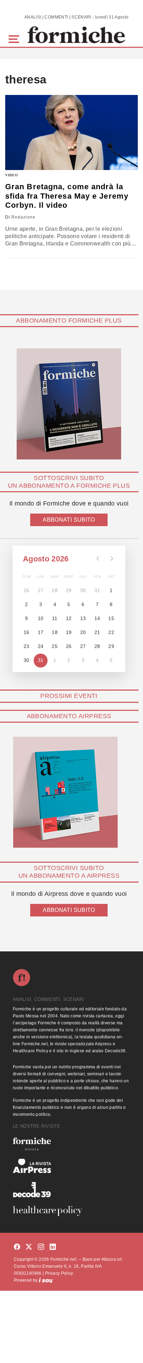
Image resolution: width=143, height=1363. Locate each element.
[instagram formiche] (41, 1247)
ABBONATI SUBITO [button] (69, 520)
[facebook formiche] (17, 1247)
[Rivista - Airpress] (71, 1166)
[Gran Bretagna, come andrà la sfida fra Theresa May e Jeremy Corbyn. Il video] (71, 132)
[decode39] (71, 1189)
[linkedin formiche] (53, 1247)
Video (11, 175)
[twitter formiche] (29, 1247)
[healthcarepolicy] (71, 1211)
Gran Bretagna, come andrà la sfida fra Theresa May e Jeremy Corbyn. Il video (66, 195)
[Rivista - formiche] (71, 1143)
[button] (15, 38)
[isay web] (46, 1280)
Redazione (23, 217)
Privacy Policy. (59, 1273)
